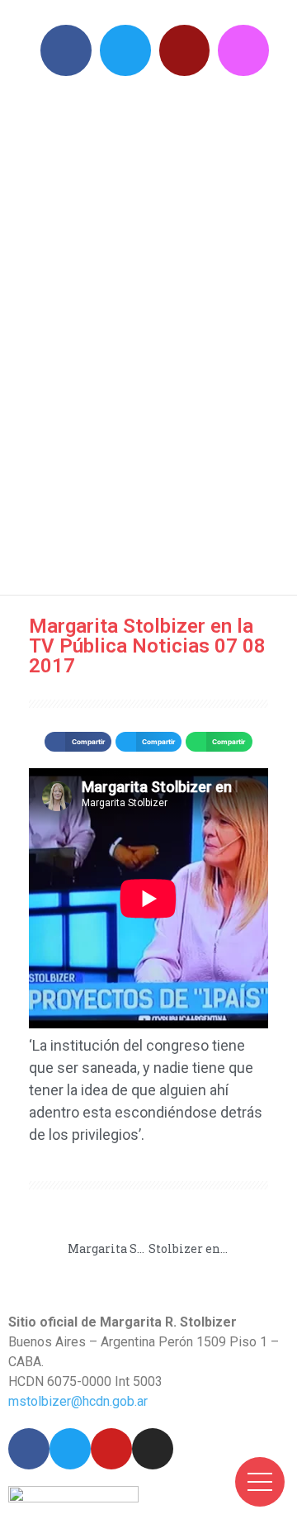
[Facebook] (66, 50)
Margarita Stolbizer (157, 331)
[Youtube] (184, 50)
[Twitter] (125, 50)
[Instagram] (243, 50)
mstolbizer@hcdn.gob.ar (78, 1401)
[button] (78, 742)
